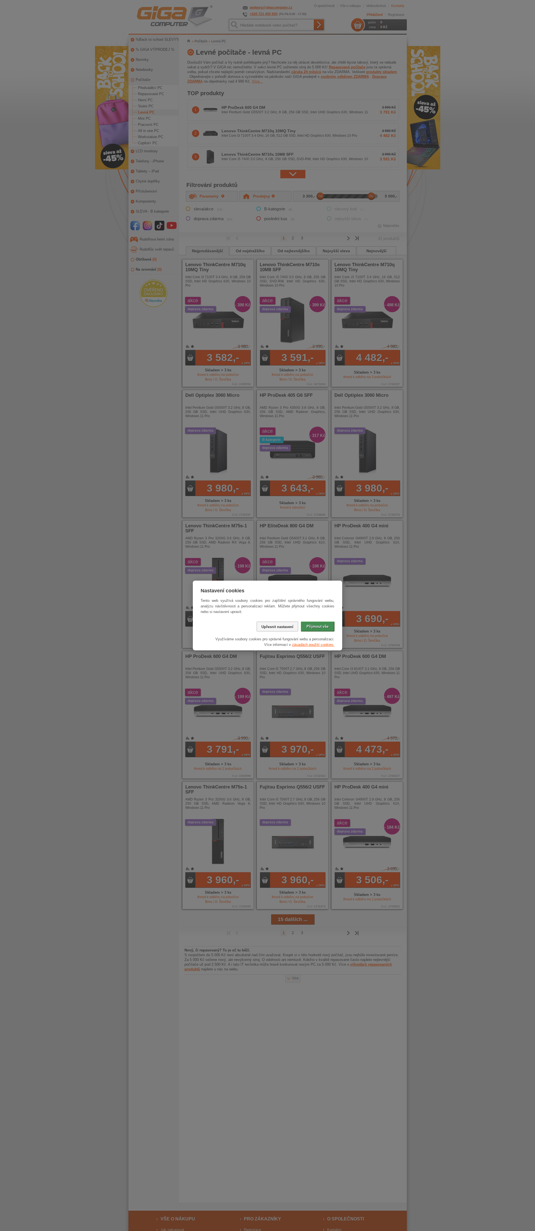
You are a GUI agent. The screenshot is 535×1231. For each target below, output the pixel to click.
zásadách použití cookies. (313, 645)
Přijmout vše (318, 626)
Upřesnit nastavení (277, 627)
